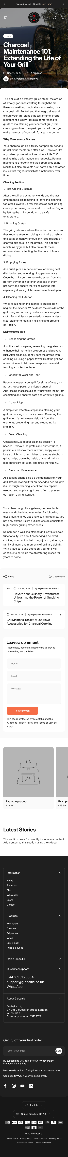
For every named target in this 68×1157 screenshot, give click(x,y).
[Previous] (4, 4)
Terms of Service (47, 722)
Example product (16, 801)
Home (10, 880)
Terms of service (40, 1138)
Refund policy (12, 1138)
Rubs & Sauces (15, 947)
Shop (9, 890)
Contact (11, 904)
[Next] (63, 4)
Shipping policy (55, 1138)
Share (11, 576)
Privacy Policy (25, 722)
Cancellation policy (25, 1143)
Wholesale (12, 895)
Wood (10, 938)
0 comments (59, 576)
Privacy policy (26, 1138)
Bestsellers (12, 923)
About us (12, 885)
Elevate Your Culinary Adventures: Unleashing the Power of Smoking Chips (36, 597)
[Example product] (28, 772)
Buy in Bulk (13, 942)
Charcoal (11, 928)
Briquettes (12, 933)
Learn (8, 36)
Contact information (43, 1143)
